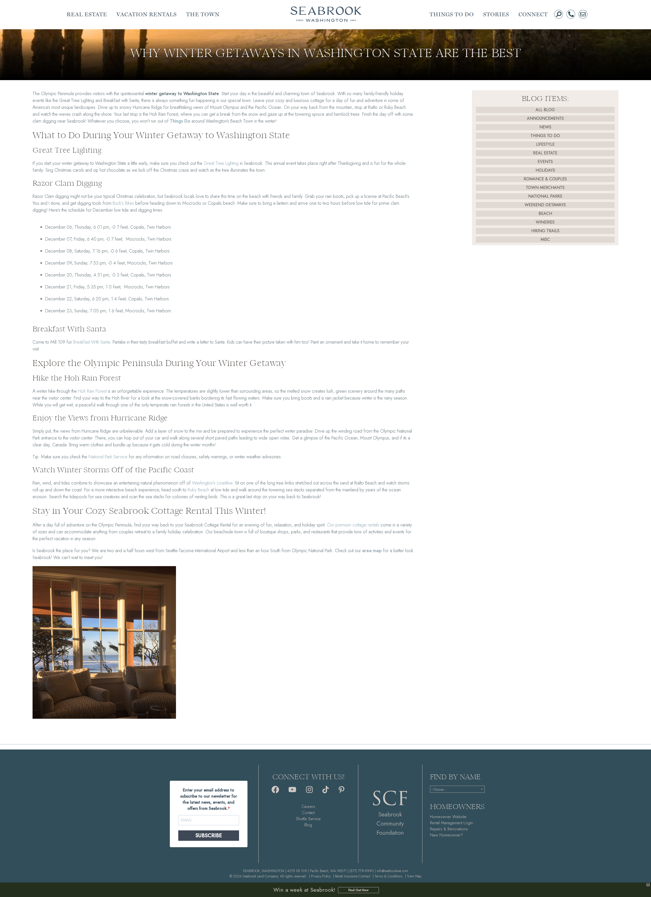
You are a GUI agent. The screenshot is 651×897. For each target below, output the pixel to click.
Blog (308, 825)
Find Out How (358, 890)
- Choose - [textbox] (438, 789)
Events (545, 162)
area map (372, 550)
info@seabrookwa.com (392, 870)
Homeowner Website (448, 817)
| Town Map (413, 876)
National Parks (545, 196)
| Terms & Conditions (388, 876)
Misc (545, 239)
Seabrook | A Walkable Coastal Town (326, 14)
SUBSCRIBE (208, 835)
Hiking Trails (545, 231)
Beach (545, 213)
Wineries (545, 222)
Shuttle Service (308, 819)
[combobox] (457, 789)
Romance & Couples (545, 179)
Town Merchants (545, 187)
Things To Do (545, 136)
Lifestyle (545, 144)
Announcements (545, 118)
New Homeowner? (446, 835)
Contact (308, 813)
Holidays (545, 170)
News (545, 127)
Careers (308, 807)
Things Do (180, 121)
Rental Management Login (451, 823)
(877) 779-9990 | (362, 870)
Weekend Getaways (545, 205)
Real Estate (545, 153)
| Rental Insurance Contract (351, 876)
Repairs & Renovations (449, 829)
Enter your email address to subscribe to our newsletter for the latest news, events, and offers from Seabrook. (208, 799)
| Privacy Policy (320, 876)
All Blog (545, 110)
